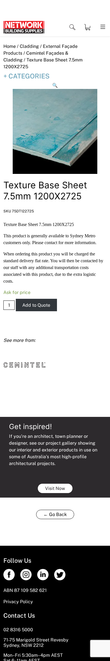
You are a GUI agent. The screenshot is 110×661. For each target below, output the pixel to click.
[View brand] (24, 364)
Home (9, 46)
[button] (55, 85)
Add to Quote (36, 305)
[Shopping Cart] (87, 27)
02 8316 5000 (18, 629)
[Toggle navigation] (72, 27)
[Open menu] (102, 27)
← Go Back (55, 514)
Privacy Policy (18, 601)
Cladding (29, 46)
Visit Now (55, 488)
